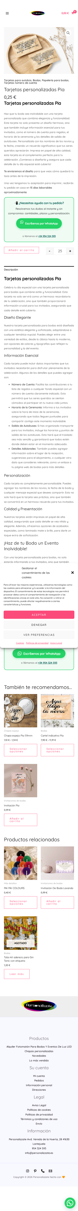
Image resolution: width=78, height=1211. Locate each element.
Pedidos (39, 1080)
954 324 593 (39, 1148)
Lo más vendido (39, 1060)
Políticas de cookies (39, 1109)
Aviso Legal (56, 643)
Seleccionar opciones (18, 750)
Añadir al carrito (21, 250)
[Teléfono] (42, 1171)
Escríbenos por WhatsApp (41, 223)
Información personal (39, 1085)
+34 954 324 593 (47, 236)
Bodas (37, 80)
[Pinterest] (35, 1171)
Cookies (20, 643)
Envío (39, 1123)
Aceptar (39, 614)
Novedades (39, 1055)
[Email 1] (50, 1171)
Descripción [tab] (11, 269)
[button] (72, 572)
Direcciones (39, 1089)
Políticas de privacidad (37, 643)
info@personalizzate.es (39, 1153)
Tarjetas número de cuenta (20, 82)
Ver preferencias (39, 634)
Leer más (17, 974)
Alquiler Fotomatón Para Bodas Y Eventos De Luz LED (39, 1046)
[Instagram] (27, 1171)
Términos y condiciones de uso (39, 1119)
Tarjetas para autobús (18, 80)
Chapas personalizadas (39, 1051)
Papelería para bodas (55, 80)
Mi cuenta (39, 1076)
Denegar (39, 624)
